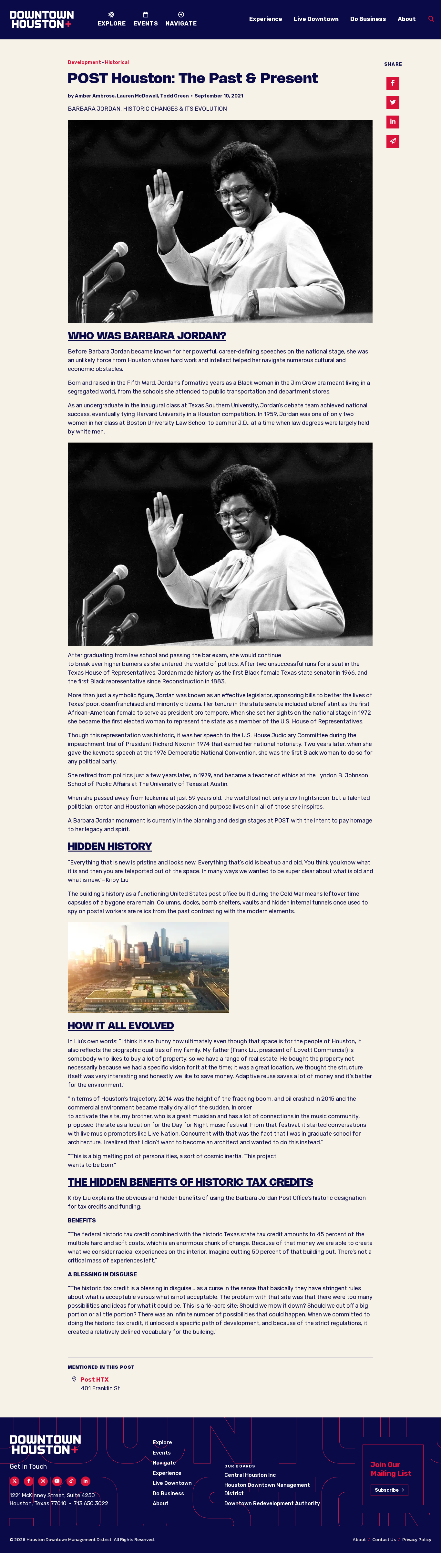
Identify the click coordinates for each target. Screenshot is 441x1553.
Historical (117, 62)
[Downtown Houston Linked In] (85, 1481)
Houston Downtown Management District (68, 1539)
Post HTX (94, 1379)
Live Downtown (316, 19)
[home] (42, 19)
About (407, 19)
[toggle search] (431, 19)
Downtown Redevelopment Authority (272, 1503)
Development (84, 62)
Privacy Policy (416, 1539)
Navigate (164, 1463)
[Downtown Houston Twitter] (14, 1481)
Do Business (368, 19)
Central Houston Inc (250, 1475)
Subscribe (387, 1490)
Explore (162, 1442)
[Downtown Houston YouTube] (57, 1481)
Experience (265, 19)
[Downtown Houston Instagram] (43, 1481)
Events (162, 1453)
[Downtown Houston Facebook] (29, 1481)
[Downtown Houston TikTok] (71, 1481)
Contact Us (384, 1539)
